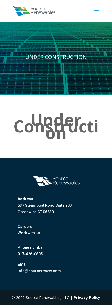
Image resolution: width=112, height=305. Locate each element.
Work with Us (29, 233)
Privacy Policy (87, 297)
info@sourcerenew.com (39, 271)
